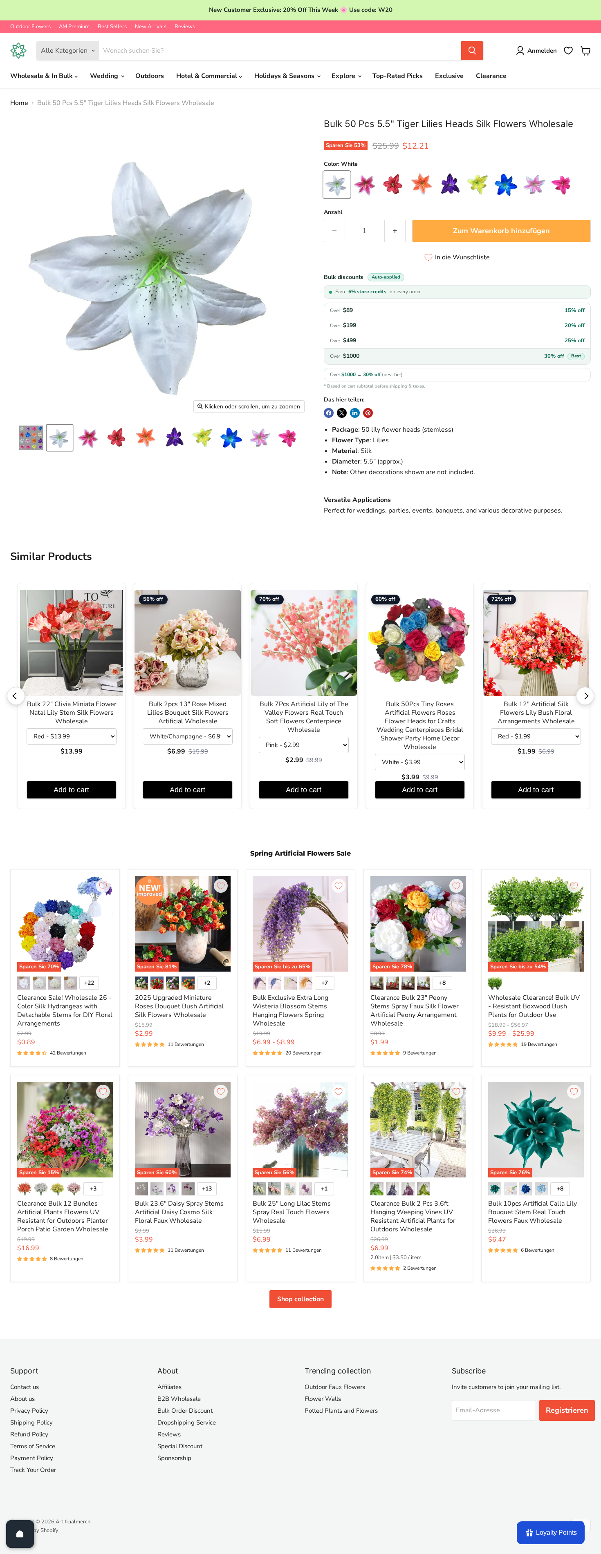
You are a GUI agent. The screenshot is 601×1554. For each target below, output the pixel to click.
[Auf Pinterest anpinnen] (368, 413)
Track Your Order (33, 1470)
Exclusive (449, 75)
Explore (344, 75)
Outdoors (149, 75)
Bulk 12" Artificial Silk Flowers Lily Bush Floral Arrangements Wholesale (536, 713)
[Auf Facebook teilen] (329, 413)
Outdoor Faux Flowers (335, 1387)
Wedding (105, 75)
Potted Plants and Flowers (341, 1411)
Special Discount (179, 1446)
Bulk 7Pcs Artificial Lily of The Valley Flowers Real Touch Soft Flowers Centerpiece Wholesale (304, 717)
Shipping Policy (31, 1422)
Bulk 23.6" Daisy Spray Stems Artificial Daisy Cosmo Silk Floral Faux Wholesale (179, 1212)
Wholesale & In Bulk (42, 75)
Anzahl (333, 212)
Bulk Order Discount (185, 1411)
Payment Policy (31, 1458)
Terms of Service (32, 1446)
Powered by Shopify (34, 1530)
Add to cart (71, 790)
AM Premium (74, 27)
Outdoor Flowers (30, 27)
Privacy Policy (29, 1411)
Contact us (24, 1387)
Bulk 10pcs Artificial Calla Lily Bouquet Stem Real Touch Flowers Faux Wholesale (532, 1212)
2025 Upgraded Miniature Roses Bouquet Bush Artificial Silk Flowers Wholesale (179, 1006)
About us (22, 1399)
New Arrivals (150, 27)
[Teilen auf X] (342, 413)
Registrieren (567, 1410)
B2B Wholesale (179, 1399)
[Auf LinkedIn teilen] (355, 413)
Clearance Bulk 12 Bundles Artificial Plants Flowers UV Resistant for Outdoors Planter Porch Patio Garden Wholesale (62, 1216)
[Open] (20, 1534)
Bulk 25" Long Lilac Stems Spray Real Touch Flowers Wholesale (292, 1212)
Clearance (491, 75)
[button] (31, 438)
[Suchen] (472, 50)
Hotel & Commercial (207, 75)
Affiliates (169, 1387)
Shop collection (300, 1299)
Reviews (185, 27)
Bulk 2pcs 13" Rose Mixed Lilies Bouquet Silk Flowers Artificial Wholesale (188, 713)
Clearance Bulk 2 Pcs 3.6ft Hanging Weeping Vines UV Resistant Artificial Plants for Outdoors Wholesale (412, 1216)
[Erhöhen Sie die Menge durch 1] (395, 231)
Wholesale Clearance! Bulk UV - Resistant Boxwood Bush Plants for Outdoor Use (534, 1006)
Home (19, 103)
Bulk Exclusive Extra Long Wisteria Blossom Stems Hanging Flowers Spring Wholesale (290, 1010)
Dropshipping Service (186, 1422)
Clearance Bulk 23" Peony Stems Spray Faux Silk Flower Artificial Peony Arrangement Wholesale (414, 1010)
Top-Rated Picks (397, 75)
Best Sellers (112, 27)
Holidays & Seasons (285, 75)
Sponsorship (174, 1458)
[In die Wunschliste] (103, 886)
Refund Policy (29, 1434)
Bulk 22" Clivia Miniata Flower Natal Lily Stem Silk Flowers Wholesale (72, 713)
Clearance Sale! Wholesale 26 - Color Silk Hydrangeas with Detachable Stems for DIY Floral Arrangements (64, 1010)
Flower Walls (323, 1399)
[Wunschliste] (568, 51)
